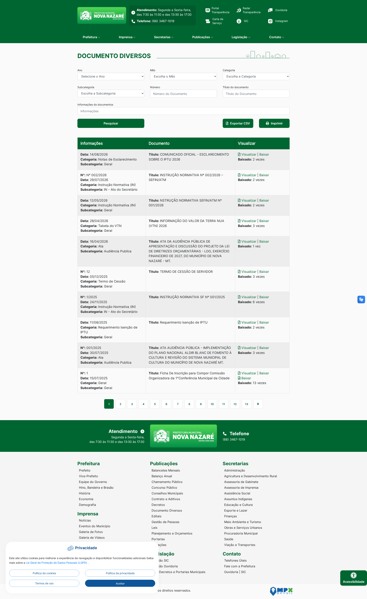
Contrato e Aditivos (166, 499)
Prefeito (84, 470)
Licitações (159, 545)
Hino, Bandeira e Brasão (96, 487)
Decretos (158, 505)
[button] (91, 37)
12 (235, 404)
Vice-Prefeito (88, 476)
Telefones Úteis (235, 560)
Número (155, 87)
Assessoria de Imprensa (241, 487)
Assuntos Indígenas (238, 499)
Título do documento (235, 87)
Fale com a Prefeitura (239, 566)
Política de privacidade (120, 573)
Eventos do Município (94, 526)
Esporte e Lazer (235, 510)
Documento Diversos (167, 510)
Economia (86, 499)
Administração (234, 470)
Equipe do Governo (93, 482)
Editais (156, 516)
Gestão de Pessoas (165, 522)
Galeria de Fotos (91, 532)
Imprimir (277, 123)
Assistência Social (237, 493)
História (84, 493)
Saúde (228, 539)
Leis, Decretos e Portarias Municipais (178, 572)
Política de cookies (44, 573)
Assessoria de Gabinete (241, 482)
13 (246, 404)
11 (223, 404)
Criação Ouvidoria (165, 566)
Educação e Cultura (238, 505)
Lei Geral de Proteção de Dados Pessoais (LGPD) (57, 562)
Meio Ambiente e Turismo (242, 522)
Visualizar (248, 154)
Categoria (229, 70)
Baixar (264, 154)
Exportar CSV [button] (240, 123)
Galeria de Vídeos (92, 537)
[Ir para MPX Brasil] (281, 591)
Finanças (230, 516)
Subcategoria (85, 87)
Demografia (87, 505)
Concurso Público (164, 487)
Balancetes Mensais (166, 470)
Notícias (85, 520)
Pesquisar (111, 123)
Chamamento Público (167, 482)
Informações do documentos (95, 104)
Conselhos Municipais (167, 493)
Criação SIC (160, 560)
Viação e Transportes (239, 545)
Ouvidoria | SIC (235, 572)
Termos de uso (44, 583)
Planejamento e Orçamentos (172, 533)
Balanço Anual (162, 476)
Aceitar (120, 583)
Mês (152, 70)
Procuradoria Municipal (241, 533)
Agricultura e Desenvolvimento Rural (250, 476)
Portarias (158, 539)
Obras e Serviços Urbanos (243, 528)
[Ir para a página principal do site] (101, 15)
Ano (79, 70)
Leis (154, 528)
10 (212, 404)
